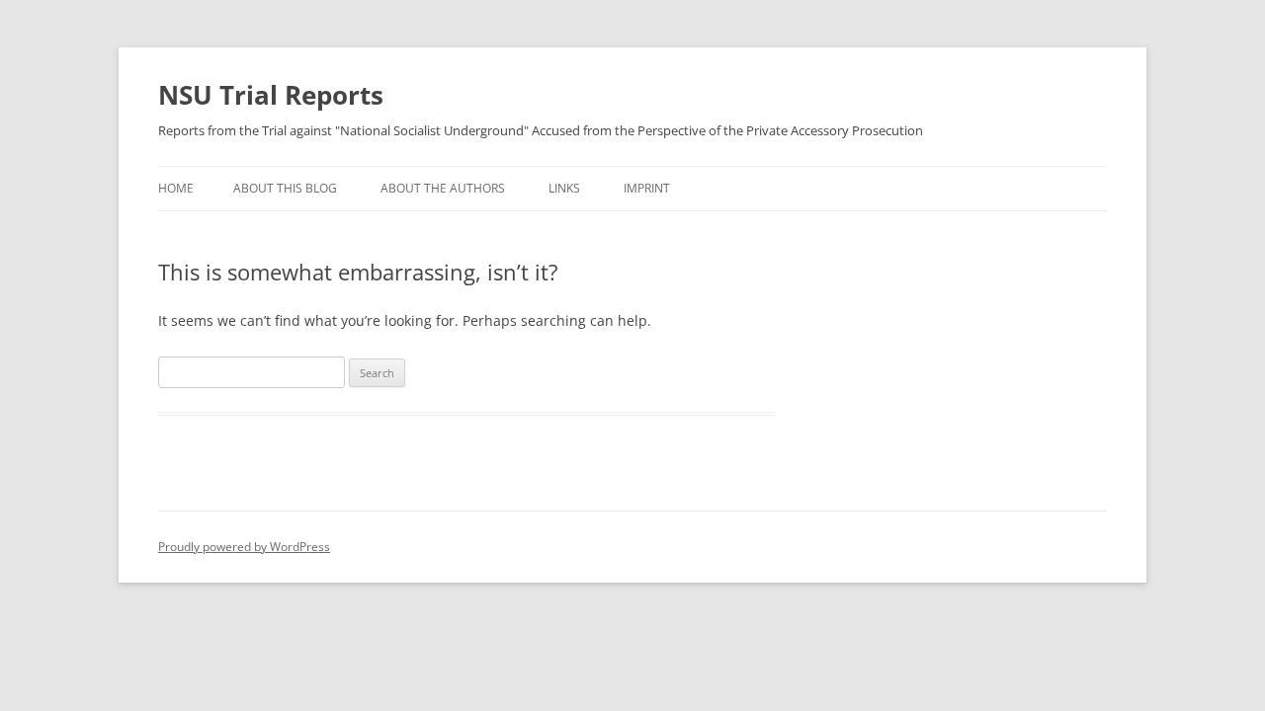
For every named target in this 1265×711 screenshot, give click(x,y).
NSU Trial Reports (270, 95)
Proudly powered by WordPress (244, 546)
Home (176, 188)
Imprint (647, 188)
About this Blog (285, 188)
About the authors (442, 188)
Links (564, 188)
